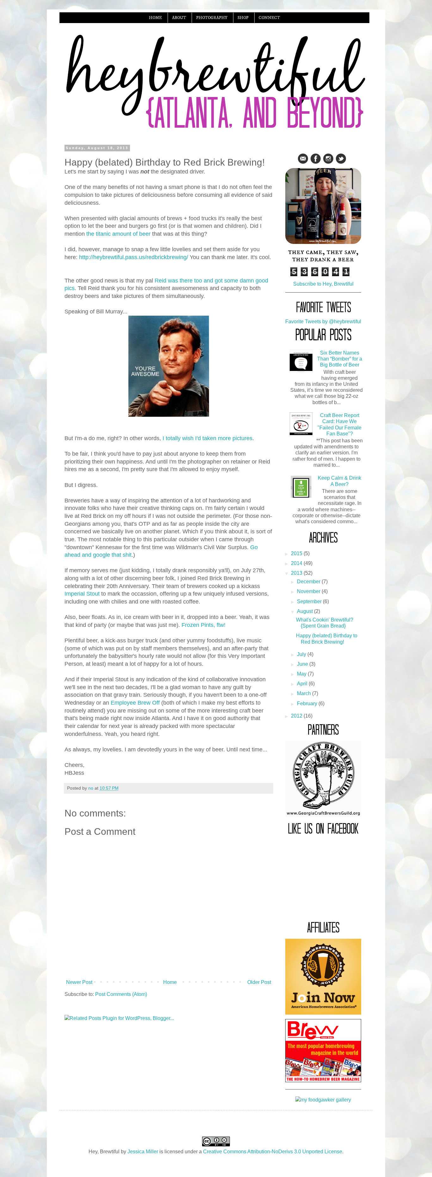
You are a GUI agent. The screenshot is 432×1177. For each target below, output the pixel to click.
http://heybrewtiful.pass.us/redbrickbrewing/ (133, 257)
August (305, 611)
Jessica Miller (142, 1151)
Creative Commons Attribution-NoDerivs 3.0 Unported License (272, 1151)
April (303, 683)
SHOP (243, 17)
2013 (297, 573)
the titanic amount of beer (118, 234)
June (303, 664)
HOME (155, 17)
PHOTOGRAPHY (211, 17)
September (310, 601)
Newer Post (79, 982)
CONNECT (269, 17)
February (307, 703)
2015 (297, 553)
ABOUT (179, 17)
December (309, 581)
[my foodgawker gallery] (323, 1099)
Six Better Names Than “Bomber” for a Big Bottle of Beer (339, 358)
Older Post (259, 982)
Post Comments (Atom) (121, 994)
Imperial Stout (82, 594)
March (304, 693)
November (309, 591)
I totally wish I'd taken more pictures (207, 438)
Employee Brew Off (135, 703)
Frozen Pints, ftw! (203, 625)
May (302, 673)
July (302, 654)
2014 (297, 563)
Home (170, 982)
